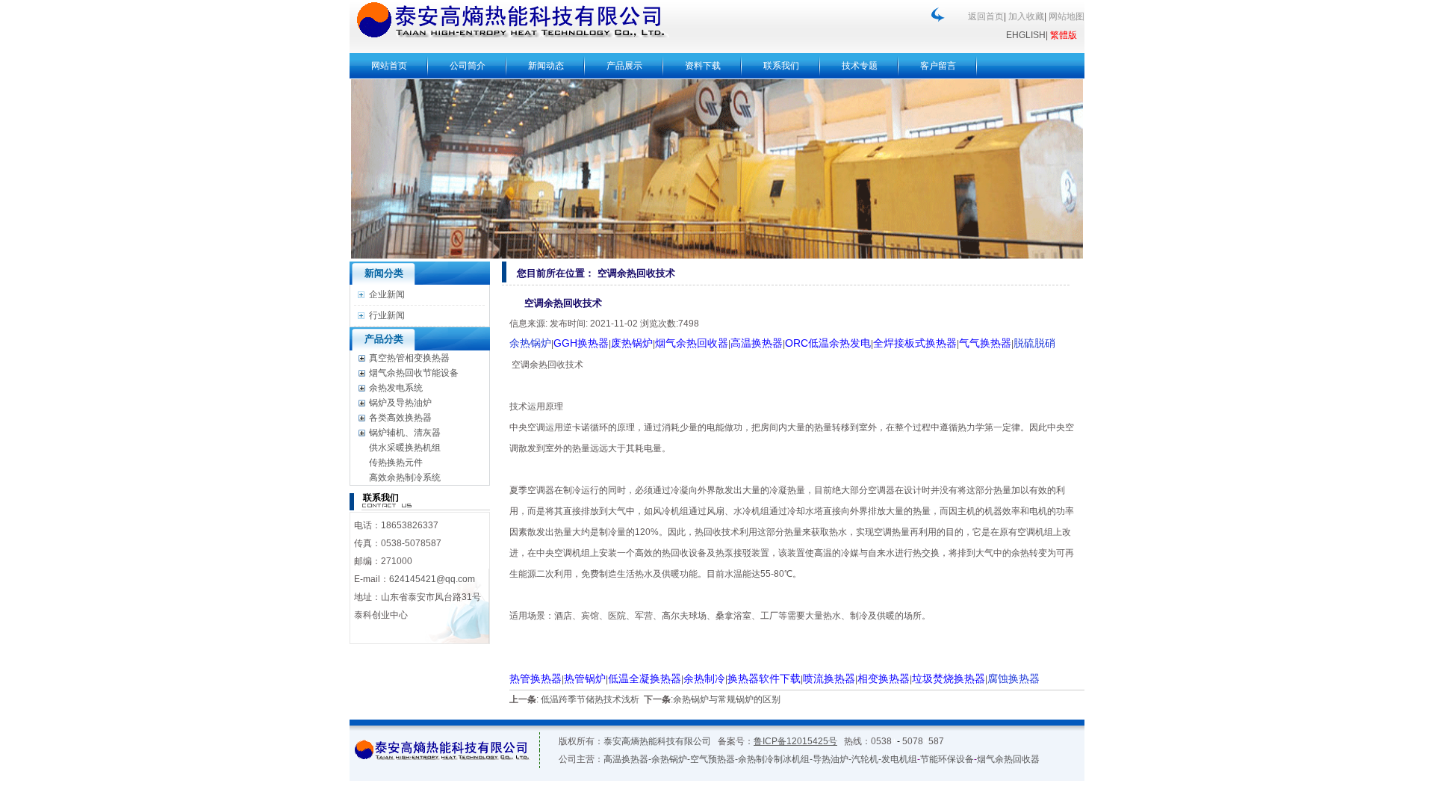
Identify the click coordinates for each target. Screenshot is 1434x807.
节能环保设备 (947, 759)
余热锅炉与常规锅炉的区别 (726, 699)
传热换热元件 (396, 462)
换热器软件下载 (764, 678)
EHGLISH (1026, 35)
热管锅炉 (585, 678)
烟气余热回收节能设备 (414, 373)
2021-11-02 (614, 323)
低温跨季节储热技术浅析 (590, 699)
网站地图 (1066, 16)
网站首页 (389, 66)
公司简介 (467, 66)
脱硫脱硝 (1034, 343)
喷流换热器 (829, 678)
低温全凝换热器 (644, 678)
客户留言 (938, 66)
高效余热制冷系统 (405, 477)
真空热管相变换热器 (409, 358)
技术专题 (860, 66)
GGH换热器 (581, 343)
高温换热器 (756, 343)
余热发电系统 (396, 388)
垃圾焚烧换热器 (948, 678)
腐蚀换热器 (1013, 678)
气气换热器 (985, 343)
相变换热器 (883, 678)
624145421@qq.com (432, 579)
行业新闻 (387, 315)
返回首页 (986, 16)
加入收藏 (1026, 16)
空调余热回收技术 (635, 273)
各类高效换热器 (400, 417)
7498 (688, 323)
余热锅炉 (530, 343)
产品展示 (624, 66)
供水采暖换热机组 (405, 447)
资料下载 (703, 66)
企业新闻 (387, 294)
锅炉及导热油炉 (400, 403)
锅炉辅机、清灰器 (405, 432)
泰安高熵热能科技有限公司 (657, 741)
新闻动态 (546, 66)
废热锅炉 (632, 343)
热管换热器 (535, 678)
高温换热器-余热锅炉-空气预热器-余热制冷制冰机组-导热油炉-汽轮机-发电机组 (760, 759)
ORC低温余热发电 (828, 343)
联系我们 (781, 66)
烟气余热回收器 (691, 343)
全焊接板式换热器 (915, 343)
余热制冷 (704, 678)
